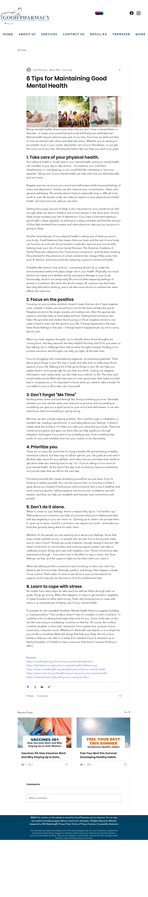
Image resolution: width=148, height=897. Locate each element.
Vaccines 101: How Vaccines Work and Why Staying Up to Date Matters (43, 755)
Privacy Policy (64, 824)
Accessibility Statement (107, 824)
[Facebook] (131, 13)
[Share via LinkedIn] (42, 687)
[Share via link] (49, 687)
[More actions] (120, 70)
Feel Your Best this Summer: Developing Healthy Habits (99, 755)
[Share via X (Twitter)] (35, 687)
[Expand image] (42, 111)
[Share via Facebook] (27, 687)
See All (127, 712)
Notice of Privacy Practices (84, 824)
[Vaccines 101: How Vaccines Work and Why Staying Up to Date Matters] (44, 733)
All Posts (22, 50)
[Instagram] (138, 13)
